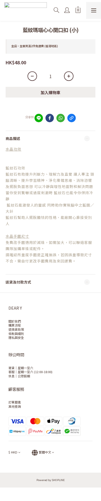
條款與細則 (16, 333)
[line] (39, 118)
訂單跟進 (14, 402)
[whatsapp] (60, 118)
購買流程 (14, 325)
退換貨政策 (16, 329)
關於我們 (14, 321)
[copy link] (71, 118)
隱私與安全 (16, 337)
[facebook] (49, 118)
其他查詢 (14, 406)
